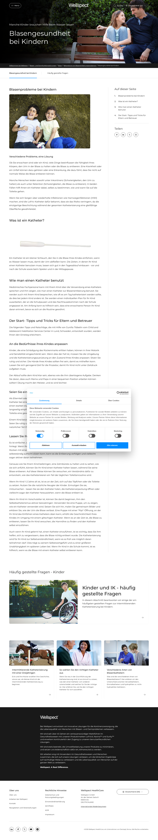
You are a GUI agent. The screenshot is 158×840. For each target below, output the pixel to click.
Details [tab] (79, 401)
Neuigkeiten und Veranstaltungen (22, 808)
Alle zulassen (112, 445)
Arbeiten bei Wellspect (18, 799)
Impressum (49, 814)
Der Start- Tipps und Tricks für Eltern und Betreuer (132, 116)
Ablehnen (46, 445)
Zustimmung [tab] (44, 401)
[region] (79, 669)
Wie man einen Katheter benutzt (129, 108)
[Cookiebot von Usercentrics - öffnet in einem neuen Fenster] (118, 393)
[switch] (66, 436)
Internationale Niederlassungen (93, 806)
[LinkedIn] (123, 134)
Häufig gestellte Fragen (57, 73)
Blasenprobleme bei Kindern (131, 96)
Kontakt (12, 803)
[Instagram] (37, 829)
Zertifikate (49, 806)
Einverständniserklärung (55, 802)
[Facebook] (117, 134)
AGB (47, 810)
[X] (129, 134)
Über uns (13, 795)
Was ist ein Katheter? (128, 101)
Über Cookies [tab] (113, 401)
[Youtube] (31, 829)
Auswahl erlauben (79, 445)
